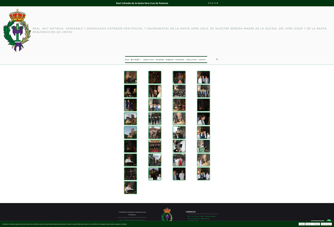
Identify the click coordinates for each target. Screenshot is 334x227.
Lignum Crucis (148, 59)
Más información (326, 224)
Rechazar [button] (308, 224)
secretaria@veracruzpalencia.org (200, 218)
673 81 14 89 (193, 221)
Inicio (127, 59)
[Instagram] (210, 3)
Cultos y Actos (191, 59)
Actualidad (160, 59)
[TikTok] (217, 3)
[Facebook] (208, 3)
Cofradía (136, 59)
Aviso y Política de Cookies (127, 220)
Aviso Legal (140, 220)
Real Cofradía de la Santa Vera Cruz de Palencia (142, 3)
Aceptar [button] (302, 224)
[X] (215, 3)
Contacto (202, 59)
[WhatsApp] (212, 3)
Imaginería (169, 59)
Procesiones (179, 59)
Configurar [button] (316, 224)
